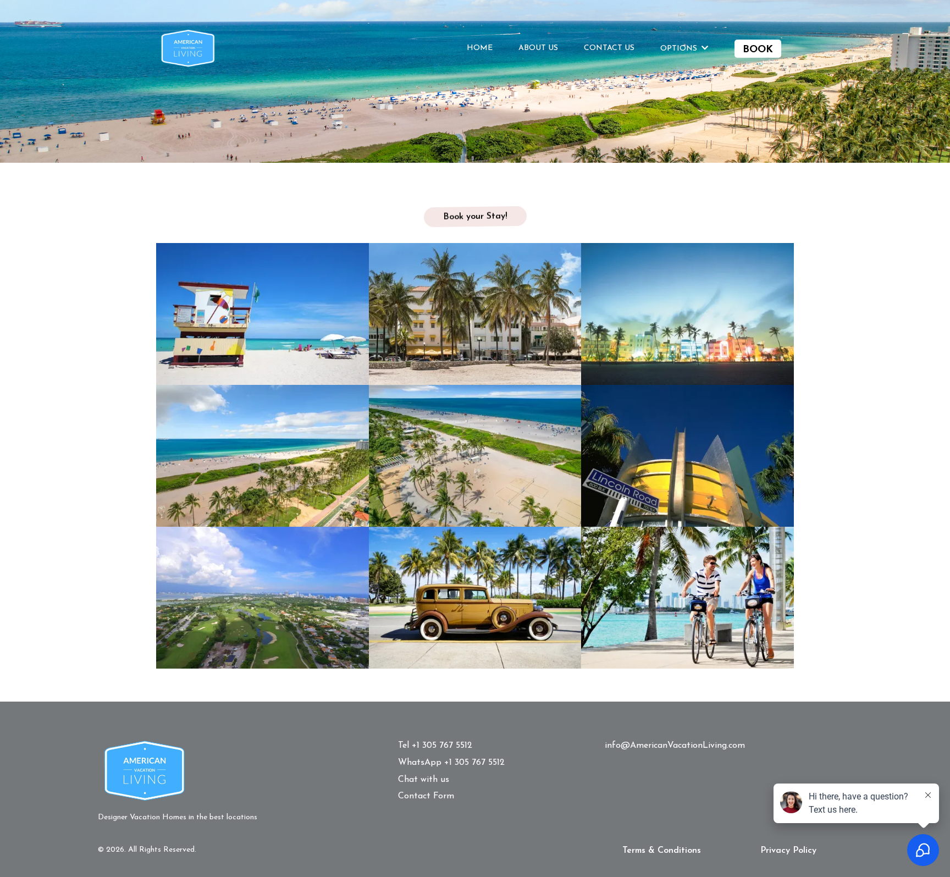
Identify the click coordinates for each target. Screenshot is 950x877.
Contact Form (426, 796)
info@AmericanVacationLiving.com (675, 745)
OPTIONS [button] (679, 49)
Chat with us (423, 779)
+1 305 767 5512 (442, 745)
